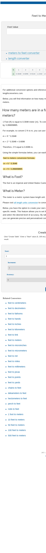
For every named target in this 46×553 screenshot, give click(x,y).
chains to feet (14, 388)
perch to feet (14, 403)
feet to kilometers (16, 329)
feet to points (14, 377)
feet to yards (14, 382)
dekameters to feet (17, 393)
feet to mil (13, 356)
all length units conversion (26, 202)
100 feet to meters (17, 430)
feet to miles (14, 361)
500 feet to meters (17, 435)
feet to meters (14, 340)
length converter (18, 58)
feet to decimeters (17, 308)
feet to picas (14, 372)
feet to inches (14, 324)
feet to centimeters (17, 303)
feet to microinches (17, 345)
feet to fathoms (15, 313)
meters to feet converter (24, 52)
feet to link (13, 335)
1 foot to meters (15, 414)
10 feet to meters (16, 419)
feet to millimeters (16, 366)
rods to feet (13, 409)
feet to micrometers (17, 350)
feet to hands (14, 319)
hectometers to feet (17, 398)
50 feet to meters (16, 425)
